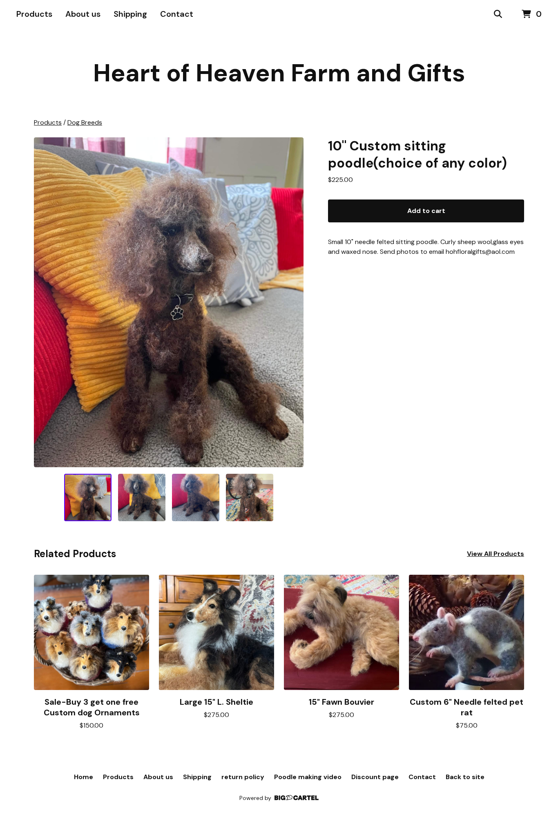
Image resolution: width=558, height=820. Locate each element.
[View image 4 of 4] (249, 497)
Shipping (130, 14)
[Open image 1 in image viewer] (169, 302)
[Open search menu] (498, 14)
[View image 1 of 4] (88, 497)
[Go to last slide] (45, 302)
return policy (242, 777)
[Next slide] (292, 302)
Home (83, 777)
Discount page (375, 777)
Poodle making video (307, 777)
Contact (176, 14)
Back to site (465, 777)
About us (82, 14)
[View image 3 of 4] (195, 497)
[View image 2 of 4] (141, 497)
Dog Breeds (84, 122)
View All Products (495, 553)
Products (34, 14)
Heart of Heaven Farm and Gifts (279, 73)
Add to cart (426, 210)
